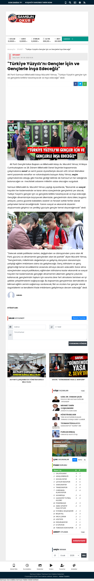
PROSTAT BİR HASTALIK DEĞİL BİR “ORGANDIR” (72, 400)
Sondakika (27, 569)
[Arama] (70, 2)
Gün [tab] (74, 460)
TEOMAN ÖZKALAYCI (70, 423)
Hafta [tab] (80, 460)
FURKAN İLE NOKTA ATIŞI (69, 434)
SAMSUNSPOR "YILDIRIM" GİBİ (71, 426)
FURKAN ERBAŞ (68, 432)
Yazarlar (62, 569)
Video (51, 569)
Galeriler (40, 569)
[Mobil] (65, 2)
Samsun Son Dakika (8, 580)
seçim (75, 174)
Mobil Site (13, 569)
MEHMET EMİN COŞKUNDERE (67, 407)
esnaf (24, 171)
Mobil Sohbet (33, 580)
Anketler (74, 569)
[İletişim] (75, 2)
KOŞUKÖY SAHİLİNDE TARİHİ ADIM (38, 2)
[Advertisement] (47, 104)
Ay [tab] (85, 460)
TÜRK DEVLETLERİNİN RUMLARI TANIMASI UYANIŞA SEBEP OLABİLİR (73, 418)
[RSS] (84, 2)
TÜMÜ (83, 391)
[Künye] (80, 2)
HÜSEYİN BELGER (68, 414)
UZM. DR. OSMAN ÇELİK (71, 396)
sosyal (82, 187)
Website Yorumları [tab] (79, 318)
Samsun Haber (22, 580)
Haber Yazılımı (64, 576)
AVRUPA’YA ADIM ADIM (69, 411)
